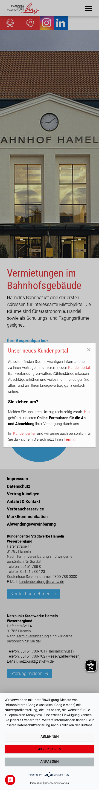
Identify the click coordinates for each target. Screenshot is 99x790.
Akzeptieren (49, 749)
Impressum (36, 783)
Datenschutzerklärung (56, 783)
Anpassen (49, 761)
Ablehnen (50, 736)
